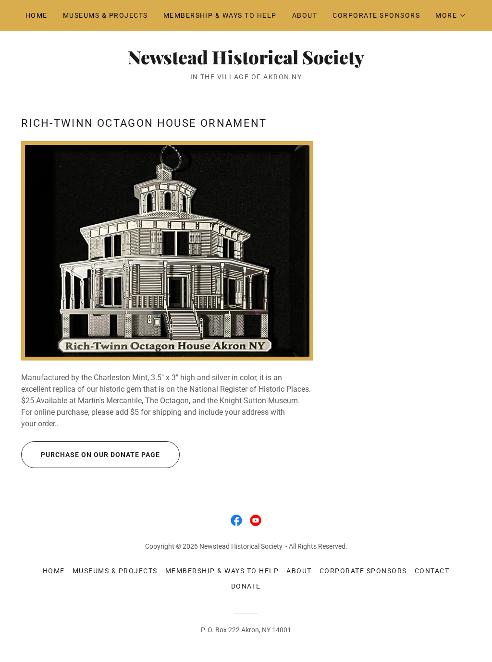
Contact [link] (432, 571)
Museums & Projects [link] (105, 15)
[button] (451, 15)
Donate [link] (246, 586)
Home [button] (54, 571)
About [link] (305, 15)
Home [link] (36, 15)
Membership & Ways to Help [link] (220, 15)
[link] (246, 61)
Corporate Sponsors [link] (376, 15)
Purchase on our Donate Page (100, 454)
